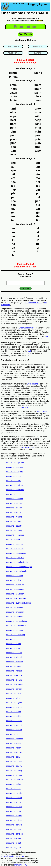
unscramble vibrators (14, 576)
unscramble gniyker (14, 820)
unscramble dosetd (14, 798)
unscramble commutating (16, 621)
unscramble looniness (15, 535)
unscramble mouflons (15, 490)
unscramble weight (14, 725)
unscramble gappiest (14, 607)
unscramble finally (13, 789)
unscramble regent (13, 666)
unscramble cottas (13, 639)
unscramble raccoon (14, 662)
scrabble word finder (33, 303)
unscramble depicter (14, 485)
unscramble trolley (13, 580)
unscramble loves (13, 476)
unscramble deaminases (16, 553)
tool (29, 351)
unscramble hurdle (13, 644)
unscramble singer (13, 743)
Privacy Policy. (20, 865)
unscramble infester (14, 494)
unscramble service (14, 675)
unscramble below (13, 784)
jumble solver (22, 407)
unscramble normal (14, 671)
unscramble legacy (14, 648)
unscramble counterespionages (19, 567)
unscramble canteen (14, 834)
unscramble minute (14, 793)
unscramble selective (14, 549)
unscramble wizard (14, 657)
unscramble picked (14, 761)
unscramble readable (14, 517)
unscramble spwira (14, 766)
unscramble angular (14, 703)
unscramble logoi (13, 539)
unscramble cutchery (14, 544)
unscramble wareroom (15, 594)
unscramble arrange (14, 684)
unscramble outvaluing (15, 635)
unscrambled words (27, 328)
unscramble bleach (14, 680)
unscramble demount (14, 616)
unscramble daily (13, 757)
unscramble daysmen (15, 462)
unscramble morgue (14, 816)
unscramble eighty (13, 838)
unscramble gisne (13, 847)
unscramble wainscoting (16, 512)
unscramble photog (14, 530)
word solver (42, 411)
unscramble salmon (14, 807)
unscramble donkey (14, 770)
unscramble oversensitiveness (18, 603)
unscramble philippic (14, 472)
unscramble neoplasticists (17, 562)
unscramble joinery (14, 503)
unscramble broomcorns (16, 626)
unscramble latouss (14, 721)
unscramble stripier (14, 508)
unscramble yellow (13, 802)
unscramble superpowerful (17, 598)
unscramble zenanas (14, 630)
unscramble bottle (13, 716)
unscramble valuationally (16, 571)
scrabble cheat (28, 447)
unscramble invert (13, 829)
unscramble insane (14, 653)
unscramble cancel (14, 689)
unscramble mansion (14, 780)
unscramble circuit (13, 734)
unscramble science (14, 707)
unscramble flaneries (14, 499)
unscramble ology (13, 521)
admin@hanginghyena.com (12, 856)
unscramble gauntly (14, 526)
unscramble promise (14, 739)
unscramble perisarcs (15, 558)
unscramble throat (13, 843)
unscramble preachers (15, 612)
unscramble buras (13, 481)
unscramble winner (14, 752)
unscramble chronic (14, 775)
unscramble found (13, 712)
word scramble (33, 384)
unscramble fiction (13, 748)
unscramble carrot (13, 811)
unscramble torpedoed (15, 589)
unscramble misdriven (15, 585)
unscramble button (13, 693)
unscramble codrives (14, 467)
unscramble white (13, 698)
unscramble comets (14, 825)
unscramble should (14, 730)
